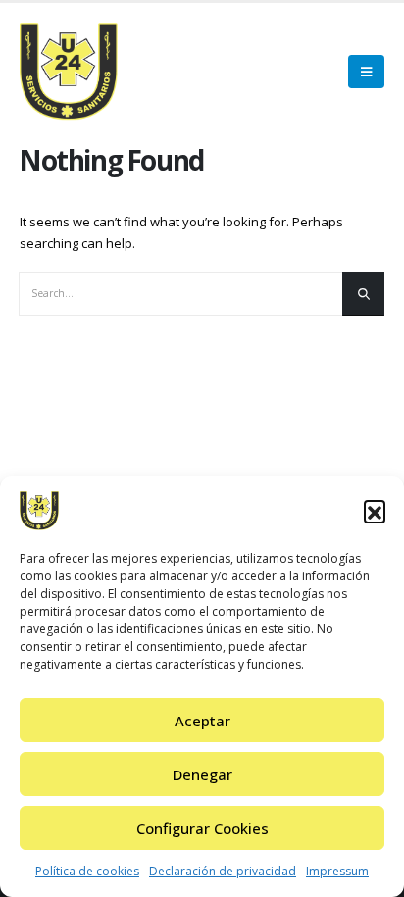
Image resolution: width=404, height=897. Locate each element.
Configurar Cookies (202, 828)
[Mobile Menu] (366, 71)
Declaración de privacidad (222, 871)
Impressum (337, 871)
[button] (374, 511)
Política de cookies (87, 871)
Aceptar (202, 720)
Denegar (202, 774)
